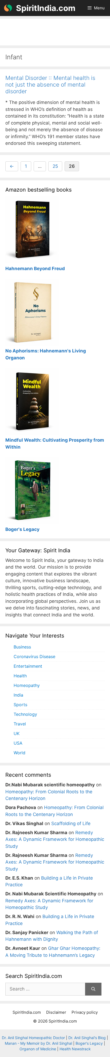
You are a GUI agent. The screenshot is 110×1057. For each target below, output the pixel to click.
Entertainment (28, 666)
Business (22, 647)
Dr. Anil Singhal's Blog (87, 1037)
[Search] (93, 989)
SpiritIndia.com (45, 8)
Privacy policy (85, 1012)
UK (16, 733)
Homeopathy (27, 685)
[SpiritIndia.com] (8, 8)
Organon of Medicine (37, 1049)
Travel (20, 723)
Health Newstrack (75, 1049)
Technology (25, 714)
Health (20, 675)
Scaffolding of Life (71, 823)
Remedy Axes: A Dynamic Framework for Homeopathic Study (54, 839)
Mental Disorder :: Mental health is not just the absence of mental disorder (50, 85)
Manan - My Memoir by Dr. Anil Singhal (38, 1043)
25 (57, 166)
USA (18, 743)
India (18, 695)
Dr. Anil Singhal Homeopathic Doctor (33, 1037)
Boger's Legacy (89, 1043)
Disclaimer (56, 1012)
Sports (20, 704)
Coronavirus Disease (34, 656)
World (19, 752)
